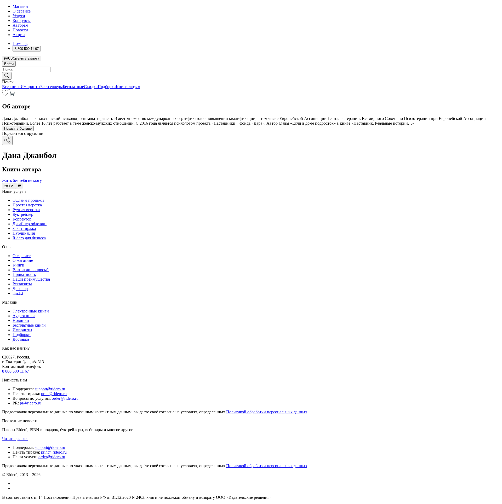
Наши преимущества (31, 279)
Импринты (30, 86)
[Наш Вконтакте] (15, 483)
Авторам (20, 25)
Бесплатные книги (29, 325)
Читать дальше (15, 438)
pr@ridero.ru (30, 403)
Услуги (19, 16)
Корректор (22, 219)
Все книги (11, 86)
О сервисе (22, 11)
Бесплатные (73, 86)
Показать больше (18, 128)
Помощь (20, 43)
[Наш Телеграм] (15, 488)
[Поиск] (7, 76)
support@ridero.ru (50, 389)
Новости (20, 30)
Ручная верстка (26, 209)
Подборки (107, 86)
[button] (251, 75)
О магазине (23, 260)
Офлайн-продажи (28, 200)
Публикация (24, 233)
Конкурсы (22, 20)
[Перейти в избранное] (5, 94)
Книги (18, 265)
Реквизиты (22, 284)
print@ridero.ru (54, 393)
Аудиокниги (24, 316)
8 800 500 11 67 (15, 371)
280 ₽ (8, 186)
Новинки (21, 320)
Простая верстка (27, 205)
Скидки (91, 86)
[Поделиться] (7, 140)
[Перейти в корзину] (11, 94)
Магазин (20, 6)
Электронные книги (31, 311)
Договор (20, 288)
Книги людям (128, 86)
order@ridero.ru (65, 398)
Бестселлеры (51, 86)
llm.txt (18, 293)
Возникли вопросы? (31, 270)
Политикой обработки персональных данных (266, 412)
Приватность (24, 274)
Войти (9, 64)
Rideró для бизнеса (29, 238)
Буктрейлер (23, 214)
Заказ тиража (24, 228)
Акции (19, 34)
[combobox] (251, 69)
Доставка (21, 339)
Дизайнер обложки (30, 224)
